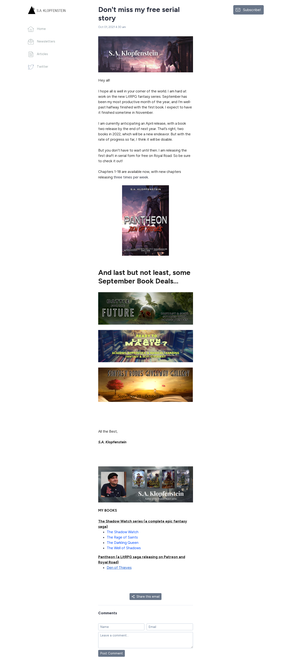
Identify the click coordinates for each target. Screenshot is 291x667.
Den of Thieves (119, 567)
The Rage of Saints (122, 537)
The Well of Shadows (124, 548)
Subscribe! (252, 9)
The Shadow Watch (122, 532)
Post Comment (111, 653)
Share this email (148, 596)
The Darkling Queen (122, 542)
